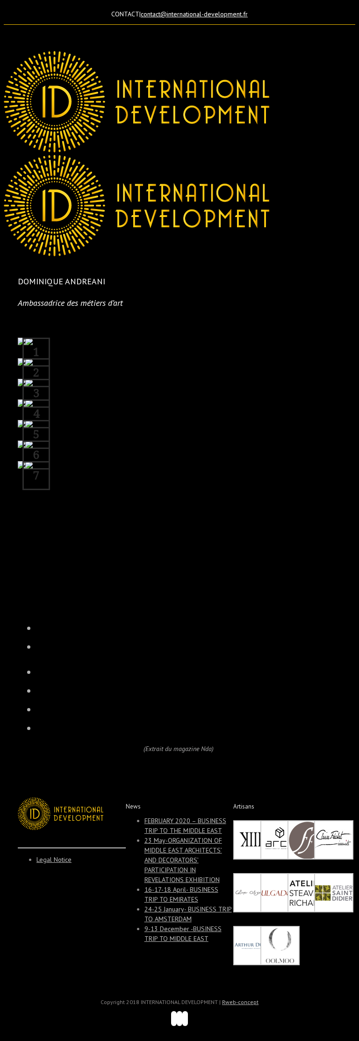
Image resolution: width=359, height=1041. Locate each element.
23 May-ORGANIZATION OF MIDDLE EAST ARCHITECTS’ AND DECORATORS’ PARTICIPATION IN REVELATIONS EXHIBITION (183, 860)
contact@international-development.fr (194, 14)
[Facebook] (174, 1018)
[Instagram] (179, 1018)
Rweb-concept (240, 1001)
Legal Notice (54, 859)
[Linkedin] (185, 1018)
